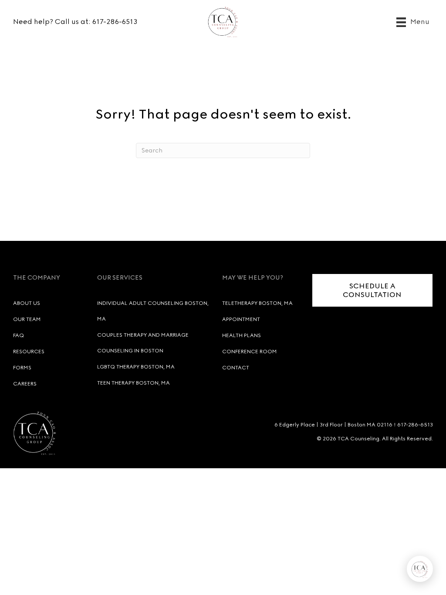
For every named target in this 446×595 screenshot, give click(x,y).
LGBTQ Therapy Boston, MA (136, 367)
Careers (25, 384)
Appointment (241, 319)
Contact (235, 368)
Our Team (27, 319)
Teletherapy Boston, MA (257, 303)
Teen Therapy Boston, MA (133, 383)
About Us (26, 303)
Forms (22, 368)
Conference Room (249, 351)
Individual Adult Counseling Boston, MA (153, 311)
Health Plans (241, 335)
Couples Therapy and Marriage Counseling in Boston (143, 343)
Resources (28, 351)
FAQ (18, 335)
